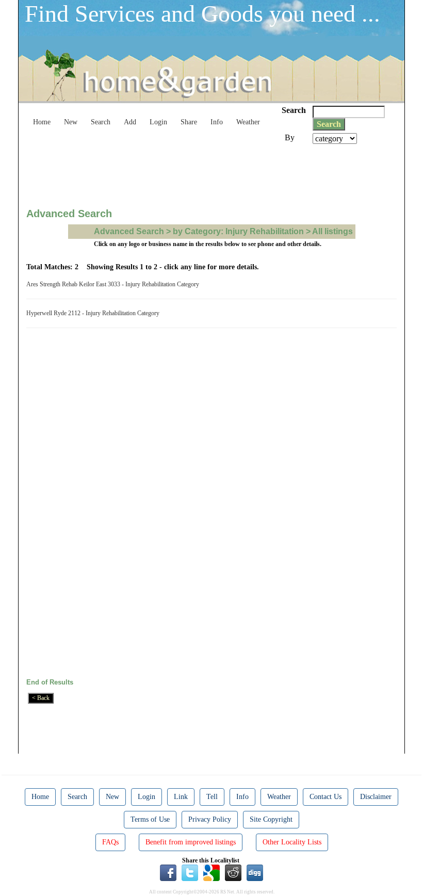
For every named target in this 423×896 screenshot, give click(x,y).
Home (42, 122)
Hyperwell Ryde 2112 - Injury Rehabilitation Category (94, 313)
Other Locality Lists (292, 842)
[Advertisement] (214, 172)
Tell (212, 797)
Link (181, 797)
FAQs (110, 842)
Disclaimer (376, 797)
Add (130, 122)
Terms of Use (150, 819)
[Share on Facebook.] (168, 872)
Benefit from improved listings (190, 842)
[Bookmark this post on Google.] (211, 872)
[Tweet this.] (190, 872)
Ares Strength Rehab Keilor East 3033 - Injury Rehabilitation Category (114, 284)
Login (158, 122)
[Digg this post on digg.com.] (255, 872)
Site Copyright (271, 819)
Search (100, 122)
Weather (248, 122)
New (70, 122)
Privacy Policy (209, 819)
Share (189, 122)
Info (216, 122)
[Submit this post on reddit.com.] (233, 872)
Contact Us (325, 797)
